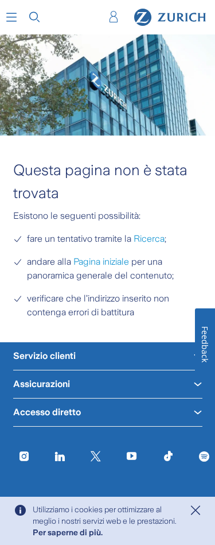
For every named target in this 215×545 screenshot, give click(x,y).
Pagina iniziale (101, 261)
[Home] (170, 17)
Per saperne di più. (68, 532)
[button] (11, 17)
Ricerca (149, 238)
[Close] (195, 510)
